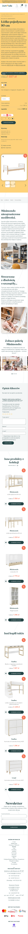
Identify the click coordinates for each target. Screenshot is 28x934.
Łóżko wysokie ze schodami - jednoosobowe (14, 703)
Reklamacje (14, 843)
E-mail (4, 431)
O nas (14, 842)
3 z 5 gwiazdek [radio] (7, 414)
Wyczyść (2, 87)
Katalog (14, 851)
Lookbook (6, 200)
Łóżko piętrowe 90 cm (14, 494)
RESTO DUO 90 (20, 65)
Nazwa (4, 426)
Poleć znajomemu (7, 147)
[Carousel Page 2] (14, 373)
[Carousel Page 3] (16, 373)
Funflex (14, 662)
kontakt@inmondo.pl (14, 900)
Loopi (14, 778)
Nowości (14, 854)
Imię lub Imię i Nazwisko (5, 813)
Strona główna (3, 14)
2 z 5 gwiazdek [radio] (5, 414)
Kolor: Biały (4, 82)
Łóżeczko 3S (14, 572)
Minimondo (12, 465)
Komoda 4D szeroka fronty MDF (14, 741)
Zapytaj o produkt (7, 145)
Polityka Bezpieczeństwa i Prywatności (14, 859)
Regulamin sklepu (14, 861)
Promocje (14, 853)
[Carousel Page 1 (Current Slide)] (12, 373)
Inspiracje (14, 856)
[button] (26, 5)
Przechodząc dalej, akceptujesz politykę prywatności (11, 824)
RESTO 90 (10, 65)
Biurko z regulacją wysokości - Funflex (14, 664)
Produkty (14, 850)
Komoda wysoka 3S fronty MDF (14, 780)
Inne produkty (18, 200)
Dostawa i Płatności (14, 845)
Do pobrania (14, 864)
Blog (14, 857)
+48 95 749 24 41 (15, 878)
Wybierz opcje (16, 504)
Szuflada (3, 95)
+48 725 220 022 (15, 875)
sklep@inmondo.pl (16, 873)
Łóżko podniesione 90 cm (14, 533)
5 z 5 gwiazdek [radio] (11, 414)
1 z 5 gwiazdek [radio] (3, 414)
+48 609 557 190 (15, 893)
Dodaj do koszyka (8, 122)
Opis (2, 200)
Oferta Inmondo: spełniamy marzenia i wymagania (15, 14)
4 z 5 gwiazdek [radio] (9, 414)
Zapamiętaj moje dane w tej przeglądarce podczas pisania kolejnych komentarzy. (11, 437)
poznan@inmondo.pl (14, 887)
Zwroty (14, 846)
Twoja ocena (5, 412)
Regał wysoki (14, 610)
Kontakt (14, 862)
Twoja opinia (5, 417)
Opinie (11, 200)
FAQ (14, 848)
